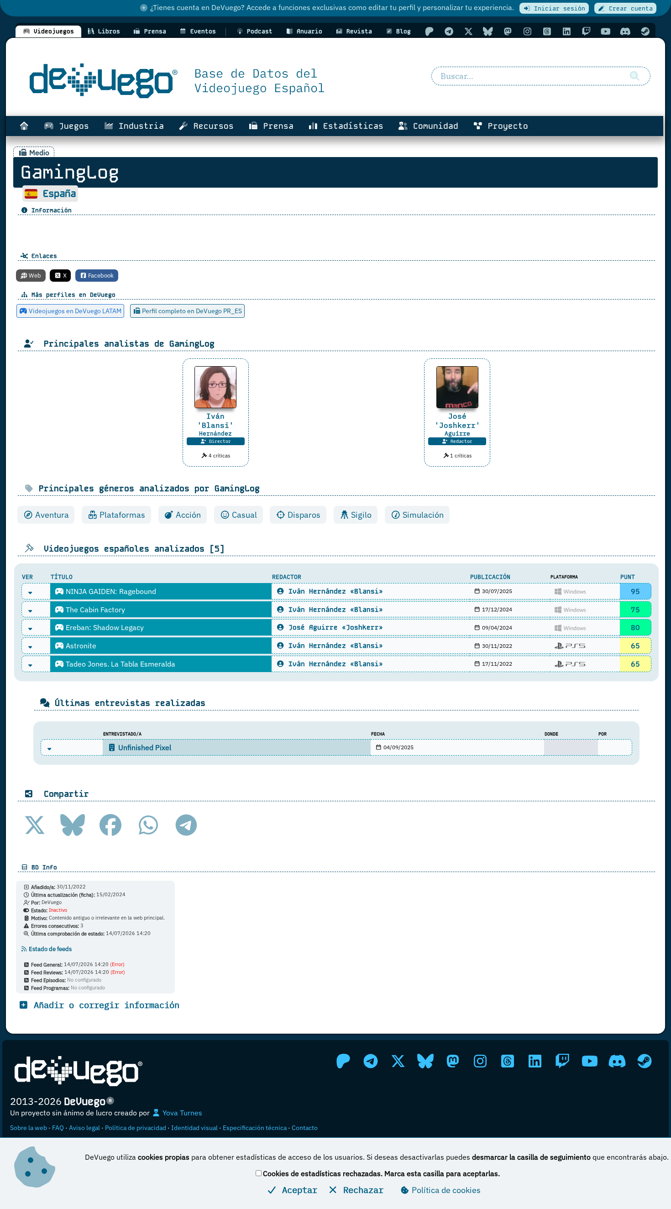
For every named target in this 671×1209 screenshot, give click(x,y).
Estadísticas (350, 126)
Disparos (303, 515)
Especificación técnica (255, 1128)
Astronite (80, 645)
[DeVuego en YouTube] (606, 31)
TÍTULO (62, 577)
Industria (139, 126)
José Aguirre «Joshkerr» (333, 627)
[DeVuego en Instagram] (527, 31)
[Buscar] (635, 76)
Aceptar (297, 1189)
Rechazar (360, 1189)
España (59, 194)
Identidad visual (194, 1128)
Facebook (100, 275)
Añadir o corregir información (104, 1004)
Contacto (305, 1128)
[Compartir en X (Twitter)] (34, 825)
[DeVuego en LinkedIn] (566, 31)
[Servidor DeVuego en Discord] (625, 31)
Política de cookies (445, 1190)
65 (635, 645)
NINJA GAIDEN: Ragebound (110, 591)
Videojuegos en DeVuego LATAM (74, 311)
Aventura (51, 515)
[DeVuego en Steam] (645, 31)
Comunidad (433, 126)
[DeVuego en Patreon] (429, 31)
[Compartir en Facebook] (110, 825)
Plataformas (121, 515)
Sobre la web (28, 1128)
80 (635, 627)
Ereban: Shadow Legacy (104, 627)
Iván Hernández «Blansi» (333, 591)
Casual (243, 515)
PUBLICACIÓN (490, 577)
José (457, 420)
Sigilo (360, 515)
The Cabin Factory (94, 609)
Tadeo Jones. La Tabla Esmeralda (119, 663)
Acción (187, 515)
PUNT (627, 577)
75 (635, 609)
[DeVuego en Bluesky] (488, 31)
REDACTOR (286, 577)
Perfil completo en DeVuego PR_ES (191, 311)
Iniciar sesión (557, 8)
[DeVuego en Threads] (547, 31)
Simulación (422, 515)
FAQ (58, 1128)
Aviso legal (84, 1128)
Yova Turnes (181, 1112)
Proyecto (505, 126)
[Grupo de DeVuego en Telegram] (449, 31)
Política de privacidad (135, 1128)
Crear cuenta (629, 8)
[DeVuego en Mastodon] (507, 31)
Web (34, 275)
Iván (215, 420)
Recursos (211, 126)
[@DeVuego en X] (468, 31)
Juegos (71, 126)
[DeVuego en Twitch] (586, 31)
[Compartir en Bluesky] (72, 825)
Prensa (276, 126)
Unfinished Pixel (143, 747)
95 (635, 591)
